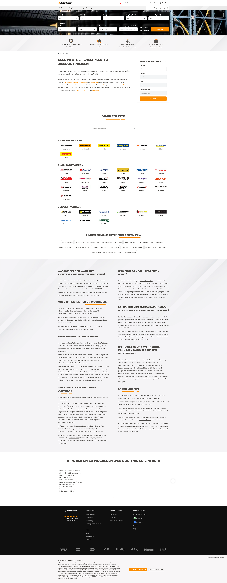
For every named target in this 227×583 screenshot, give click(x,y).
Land (87, 533)
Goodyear (94, 82)
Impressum (89, 527)
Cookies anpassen (156, 569)
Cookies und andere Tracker (83, 573)
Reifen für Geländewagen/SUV (132, 247)
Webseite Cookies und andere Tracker (67, 578)
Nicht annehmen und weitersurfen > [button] (216, 557)
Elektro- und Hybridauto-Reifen (156, 247)
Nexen (79, 90)
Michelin (68, 82)
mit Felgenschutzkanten (145, 398)
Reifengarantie (90, 514)
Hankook (74, 82)
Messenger (139, 522)
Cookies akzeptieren (138, 569)
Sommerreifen (67, 242)
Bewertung (89, 521)
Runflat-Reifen (114, 247)
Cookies (88, 539)
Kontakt (153, 3)
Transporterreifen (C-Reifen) (112, 242)
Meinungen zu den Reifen (99, 357)
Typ (141, 81)
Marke (60, 26)
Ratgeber (71, 8)
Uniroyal (110, 85)
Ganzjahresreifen (93, 242)
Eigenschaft (102, 26)
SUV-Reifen (139, 322)
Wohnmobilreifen (124, 365)
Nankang (95, 90)
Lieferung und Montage (85, 8)
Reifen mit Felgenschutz (82, 247)
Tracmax (85, 90)
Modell (142, 73)
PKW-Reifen (113, 514)
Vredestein (126, 85)
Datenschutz (90, 536)
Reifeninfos (89, 517)
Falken (104, 85)
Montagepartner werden (93, 524)
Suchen (160, 29)
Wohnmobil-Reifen (130, 242)
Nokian (116, 85)
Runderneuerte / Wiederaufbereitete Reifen (106, 252)
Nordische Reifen (65, 247)
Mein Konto (165, 3)
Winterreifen (79, 242)
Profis (127, 3)
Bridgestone (82, 82)
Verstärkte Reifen (100, 247)
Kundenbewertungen (139, 3)
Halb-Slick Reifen (130, 252)
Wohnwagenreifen (146, 242)
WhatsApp (139, 518)
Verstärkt (146, 30)
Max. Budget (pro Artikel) (127, 26)
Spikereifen (160, 242)
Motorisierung (145, 89)
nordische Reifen (145, 420)
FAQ (134, 529)
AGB (87, 530)
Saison (80, 26)
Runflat (145, 27)
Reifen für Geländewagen (129, 331)
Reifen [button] (61, 8)
